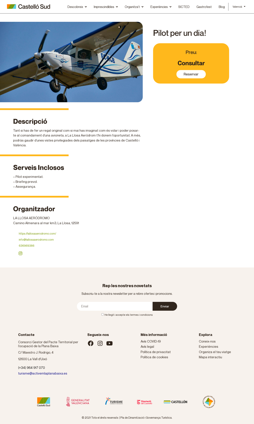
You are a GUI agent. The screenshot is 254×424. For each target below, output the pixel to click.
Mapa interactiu (210, 357)
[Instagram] (20, 253)
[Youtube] (109, 343)
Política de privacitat (156, 352)
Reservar (191, 74)
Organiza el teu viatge (215, 352)
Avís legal (147, 346)
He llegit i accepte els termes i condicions (129, 314)
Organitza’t (132, 7)
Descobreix (75, 7)
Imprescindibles (104, 7)
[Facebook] (90, 343)
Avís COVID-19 (151, 341)
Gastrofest (204, 7)
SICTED (184, 7)
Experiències (159, 7)
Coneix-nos (207, 341)
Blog (222, 7)
